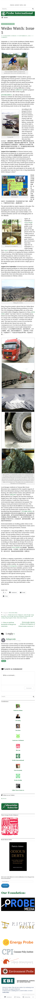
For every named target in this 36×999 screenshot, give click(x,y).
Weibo (14, 617)
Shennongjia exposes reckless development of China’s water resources (26, 624)
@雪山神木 (13, 494)
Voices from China (8, 24)
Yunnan (25, 617)
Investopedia (13, 566)
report (6, 250)
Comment (29, 688)
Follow (5, 885)
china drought (27, 615)
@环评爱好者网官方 (6, 95)
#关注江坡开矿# (16, 547)
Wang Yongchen (9, 617)
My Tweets (3, 798)
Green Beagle (28, 222)
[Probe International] (18, 13)
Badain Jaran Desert (13, 615)
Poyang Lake (27, 616)
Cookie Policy (5, 992)
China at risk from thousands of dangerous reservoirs (8, 624)
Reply (3, 661)
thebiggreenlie (11, 639)
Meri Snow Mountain (19, 616)
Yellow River (20, 617)
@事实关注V (19, 90)
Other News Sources (9, 35)
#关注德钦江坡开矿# (27, 511)
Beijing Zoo (20, 615)
